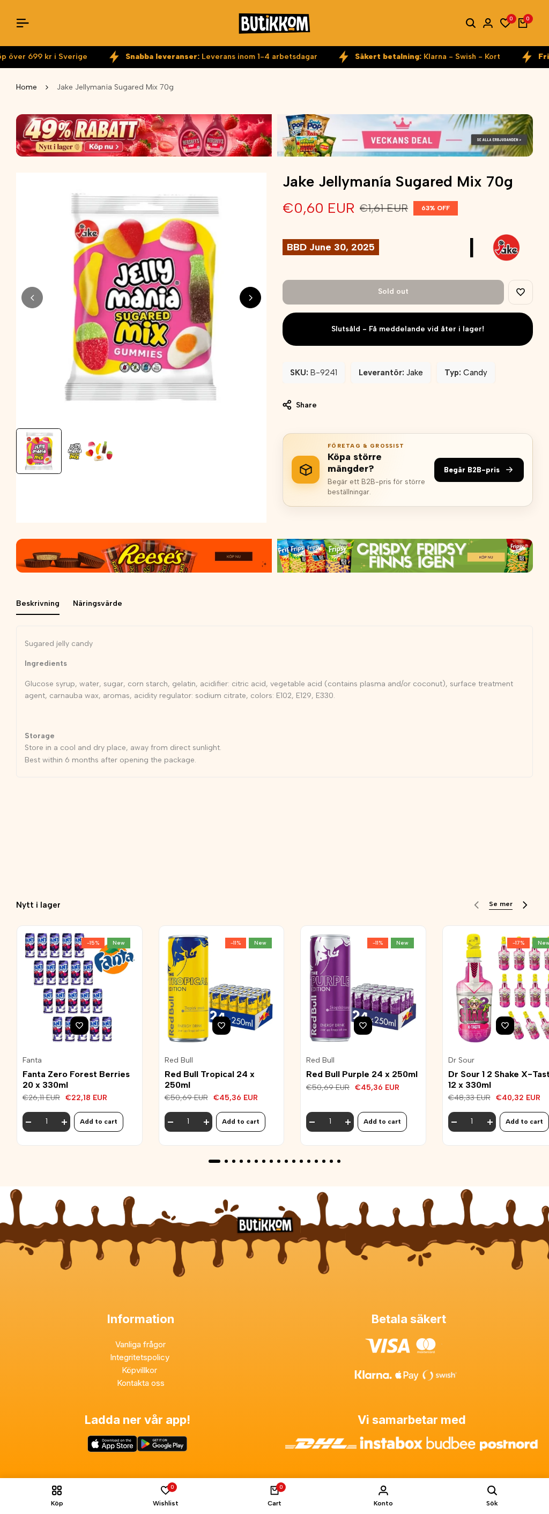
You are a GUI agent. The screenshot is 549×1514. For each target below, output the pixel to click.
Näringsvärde (97, 603)
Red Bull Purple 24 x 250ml (362, 1074)
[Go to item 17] (338, 1161)
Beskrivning (38, 603)
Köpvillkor (140, 1370)
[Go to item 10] (286, 1161)
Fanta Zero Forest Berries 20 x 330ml (76, 1079)
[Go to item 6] (256, 1161)
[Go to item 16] (331, 1161)
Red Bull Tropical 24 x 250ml (210, 1079)
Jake (414, 372)
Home (26, 87)
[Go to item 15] (323, 1161)
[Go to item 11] (293, 1161)
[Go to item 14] (316, 1161)
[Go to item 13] (308, 1161)
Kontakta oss (141, 1383)
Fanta (32, 1060)
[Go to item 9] (278, 1161)
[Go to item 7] (263, 1161)
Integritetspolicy (141, 1357)
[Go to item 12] (301, 1161)
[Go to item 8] (271, 1161)
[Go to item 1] (214, 1161)
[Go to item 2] (226, 1161)
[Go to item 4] (241, 1161)
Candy (475, 372)
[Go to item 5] (248, 1161)
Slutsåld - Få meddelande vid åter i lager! (407, 328)
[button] (520, 292)
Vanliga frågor (140, 1344)
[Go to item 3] (233, 1161)
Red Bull (179, 1060)
